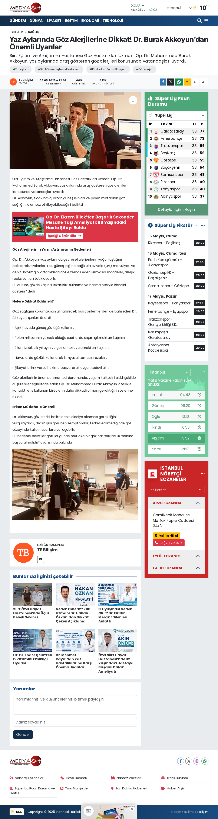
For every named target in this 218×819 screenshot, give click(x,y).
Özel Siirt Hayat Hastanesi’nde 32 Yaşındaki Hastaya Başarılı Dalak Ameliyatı (115, 663)
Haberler (16, 32)
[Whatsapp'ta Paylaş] (179, 82)
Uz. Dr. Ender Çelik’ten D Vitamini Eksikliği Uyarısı (32, 659)
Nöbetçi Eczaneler (29, 778)
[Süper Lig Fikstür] (203, 225)
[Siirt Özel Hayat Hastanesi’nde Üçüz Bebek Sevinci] (32, 594)
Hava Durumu (76, 778)
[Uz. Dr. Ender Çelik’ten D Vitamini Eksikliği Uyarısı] (32, 640)
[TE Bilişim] (23, 552)
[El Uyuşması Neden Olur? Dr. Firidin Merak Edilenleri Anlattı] (117, 594)
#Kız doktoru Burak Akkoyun (107, 69)
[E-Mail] (40, 559)
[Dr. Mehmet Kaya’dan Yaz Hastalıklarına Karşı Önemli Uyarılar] (75, 640)
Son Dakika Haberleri (131, 788)
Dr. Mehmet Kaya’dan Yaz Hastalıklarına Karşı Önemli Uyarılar (74, 661)
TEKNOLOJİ (113, 20)
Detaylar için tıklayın (176, 209)
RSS (18, 811)
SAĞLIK (33, 32)
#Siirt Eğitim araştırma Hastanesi (58, 69)
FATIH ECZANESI (167, 568)
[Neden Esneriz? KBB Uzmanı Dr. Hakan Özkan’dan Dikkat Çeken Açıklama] (75, 594)
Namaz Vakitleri (129, 778)
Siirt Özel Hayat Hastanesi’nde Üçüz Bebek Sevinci (31, 613)
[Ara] (200, 21)
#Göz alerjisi (144, 69)
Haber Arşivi (176, 788)
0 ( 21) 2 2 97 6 (171, 543)
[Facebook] (180, 761)
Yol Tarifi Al (168, 536)
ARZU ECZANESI (167, 502)
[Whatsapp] (204, 761)
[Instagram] (196, 761)
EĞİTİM (71, 20)
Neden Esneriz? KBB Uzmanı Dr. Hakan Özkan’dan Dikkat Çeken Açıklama (73, 615)
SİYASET (54, 20)
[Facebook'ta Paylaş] (163, 82)
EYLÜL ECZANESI (167, 556)
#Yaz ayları (20, 69)
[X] (188, 761)
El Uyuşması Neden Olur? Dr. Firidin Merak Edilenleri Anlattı (115, 615)
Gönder (23, 734)
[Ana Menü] (206, 21)
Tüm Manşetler (77, 788)
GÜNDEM (18, 20)
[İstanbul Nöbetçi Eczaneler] (203, 473)
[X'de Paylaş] (170, 82)
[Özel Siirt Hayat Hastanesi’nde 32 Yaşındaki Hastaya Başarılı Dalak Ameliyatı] (117, 640)
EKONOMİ (90, 20)
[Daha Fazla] (187, 82)
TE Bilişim (47, 550)
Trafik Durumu (177, 778)
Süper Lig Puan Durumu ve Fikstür (32, 790)
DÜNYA (36, 20)
